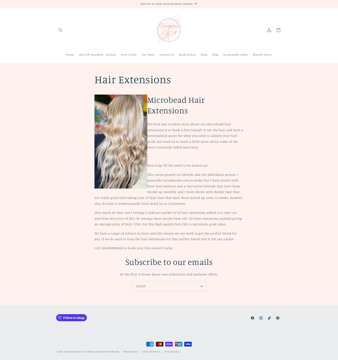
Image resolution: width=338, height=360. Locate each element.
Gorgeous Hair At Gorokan (78, 351)
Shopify (115, 351)
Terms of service (151, 351)
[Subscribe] (201, 286)
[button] (60, 30)
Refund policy (130, 351)
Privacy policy (172, 351)
